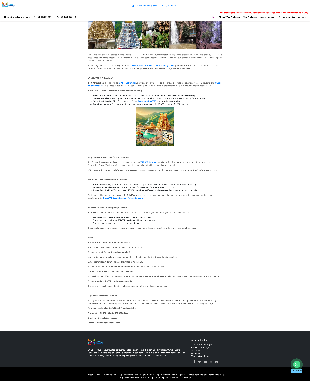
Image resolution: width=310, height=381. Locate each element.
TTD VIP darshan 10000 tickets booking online (153, 65)
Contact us (301, 17)
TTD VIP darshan (148, 162)
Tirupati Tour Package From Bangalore (205, 375)
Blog (292, 17)
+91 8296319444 (169, 5)
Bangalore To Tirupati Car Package (175, 377)
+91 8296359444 (70, 16)
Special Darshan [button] (264, 17)
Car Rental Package (200, 347)
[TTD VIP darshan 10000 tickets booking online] (155, 126)
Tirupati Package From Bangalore (133, 375)
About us (195, 350)
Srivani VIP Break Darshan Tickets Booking (122, 198)
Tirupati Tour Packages (202, 344)
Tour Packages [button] (244, 17)
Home (205, 17)
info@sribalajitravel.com (146, 5)
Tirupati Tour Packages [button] (221, 17)
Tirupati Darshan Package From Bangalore (138, 377)
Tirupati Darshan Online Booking (101, 375)
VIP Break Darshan (127, 83)
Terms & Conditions (200, 356)
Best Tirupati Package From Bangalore (168, 375)
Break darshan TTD (147, 101)
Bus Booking (282, 17)
